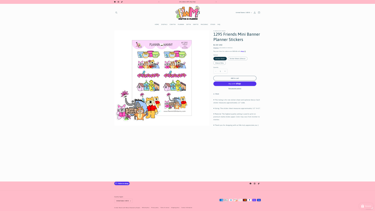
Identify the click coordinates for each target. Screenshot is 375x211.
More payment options (235, 88)
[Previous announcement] (159, 2)
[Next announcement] (216, 2)
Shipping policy (175, 207)
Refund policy (145, 207)
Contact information (186, 207)
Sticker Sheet (220, 58)
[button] (116, 12)
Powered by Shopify (135, 207)
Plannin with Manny (124, 207)
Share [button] (217, 94)
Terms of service (165, 207)
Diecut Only (219, 63)
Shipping (216, 47)
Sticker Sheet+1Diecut (237, 58)
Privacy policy (155, 207)
